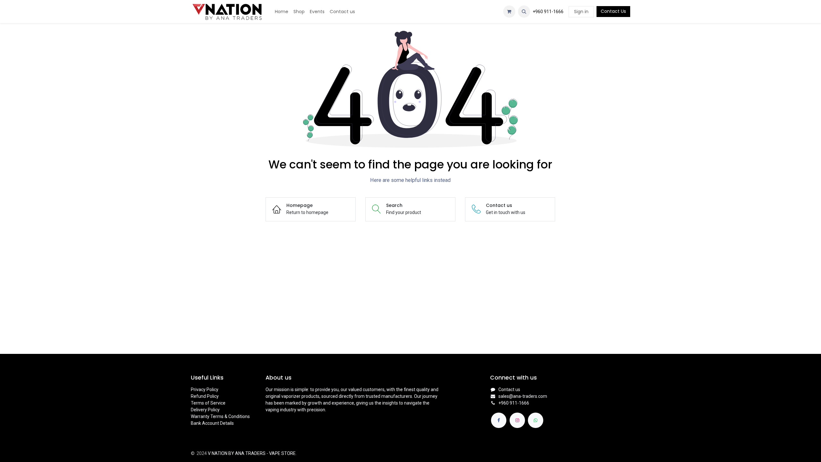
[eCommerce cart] (509, 11)
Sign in (581, 11)
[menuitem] (281, 12)
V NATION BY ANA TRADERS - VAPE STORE (252, 453)
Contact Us (613, 11)
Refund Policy (205, 396)
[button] (524, 11)
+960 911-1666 (548, 11)
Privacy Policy (204, 389)
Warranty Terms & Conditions (220, 416)
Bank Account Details (212, 423)
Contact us (509, 389)
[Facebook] (498, 420)
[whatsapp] (535, 420)
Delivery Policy (205, 409)
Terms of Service (208, 403)
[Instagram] (517, 420)
